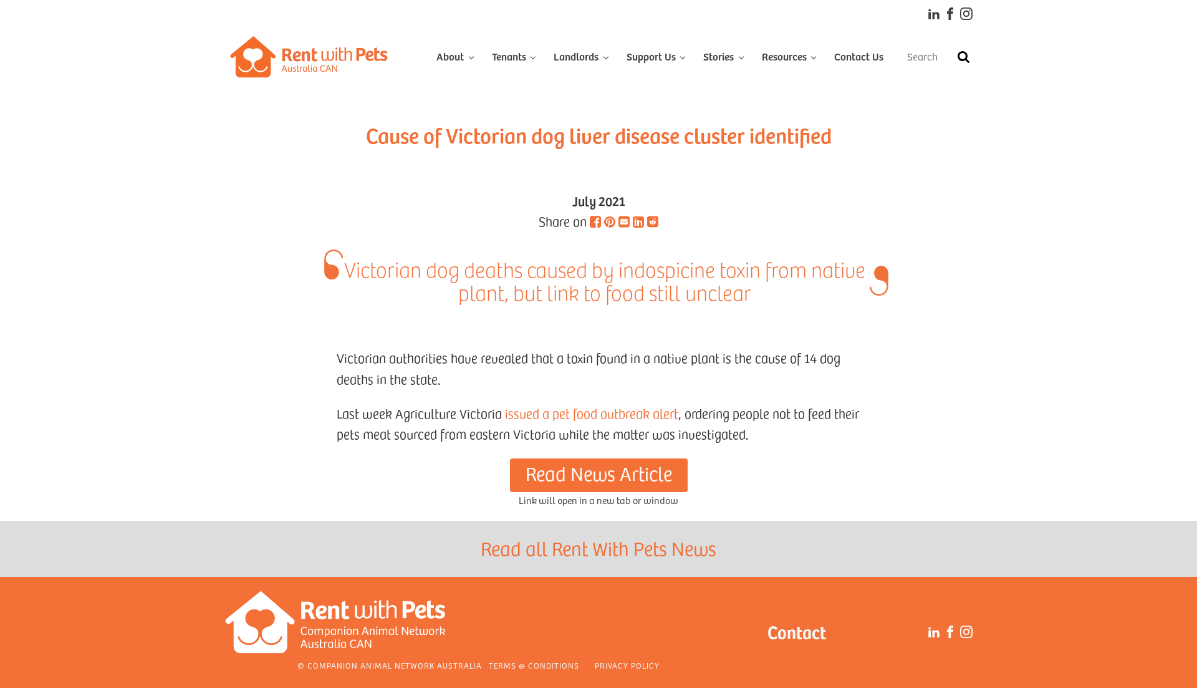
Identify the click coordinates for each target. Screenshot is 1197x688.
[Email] (624, 221)
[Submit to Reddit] (652, 221)
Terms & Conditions (534, 665)
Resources (784, 56)
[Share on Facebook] (595, 221)
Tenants (509, 56)
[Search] (963, 57)
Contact (796, 631)
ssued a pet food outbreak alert (593, 413)
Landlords (576, 56)
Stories (718, 56)
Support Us (651, 56)
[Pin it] (609, 221)
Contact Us (858, 56)
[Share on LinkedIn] (638, 221)
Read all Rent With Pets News (598, 548)
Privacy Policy (627, 665)
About (450, 56)
